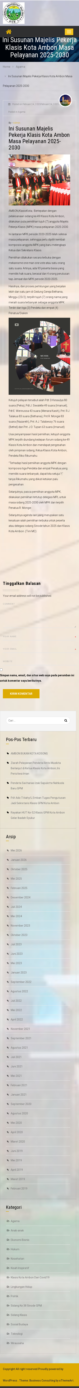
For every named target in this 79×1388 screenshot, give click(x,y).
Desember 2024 (20, 897)
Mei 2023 (16, 963)
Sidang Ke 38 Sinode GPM (26, 1305)
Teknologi (17, 1333)
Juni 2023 (17, 953)
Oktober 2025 (19, 869)
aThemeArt (66, 1380)
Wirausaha (17, 1343)
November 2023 (20, 925)
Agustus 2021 (19, 1047)
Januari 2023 (19, 972)
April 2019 (17, 1169)
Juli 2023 (16, 944)
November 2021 (20, 1028)
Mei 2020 (16, 1122)
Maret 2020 (18, 1141)
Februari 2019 (19, 1188)
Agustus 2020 (19, 1113)
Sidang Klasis (19, 1315)
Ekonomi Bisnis (20, 1239)
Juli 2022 (16, 1000)
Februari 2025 (19, 888)
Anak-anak (17, 1230)
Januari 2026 (19, 859)
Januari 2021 (19, 1094)
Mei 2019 (16, 1160)
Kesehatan (17, 1258)
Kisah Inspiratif (20, 1268)
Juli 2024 (16, 906)
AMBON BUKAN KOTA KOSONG (29, 753)
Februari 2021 (19, 1085)
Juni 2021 (17, 1066)
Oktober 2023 (19, 935)
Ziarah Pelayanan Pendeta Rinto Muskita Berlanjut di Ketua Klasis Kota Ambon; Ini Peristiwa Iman (36, 768)
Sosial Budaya (19, 1324)
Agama (15, 1221)
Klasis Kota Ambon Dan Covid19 (30, 1277)
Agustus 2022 (19, 991)
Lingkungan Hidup (21, 1286)
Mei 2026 (16, 850)
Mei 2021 (16, 1075)
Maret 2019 (18, 1179)
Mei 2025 (16, 878)
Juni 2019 (17, 1150)
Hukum (15, 1249)
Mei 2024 (16, 916)
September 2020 (21, 1104)
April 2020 (17, 1132)
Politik (14, 1296)
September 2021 (21, 1038)
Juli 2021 (16, 1057)
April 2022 (17, 1019)
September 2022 (21, 981)
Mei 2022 (16, 1010)
